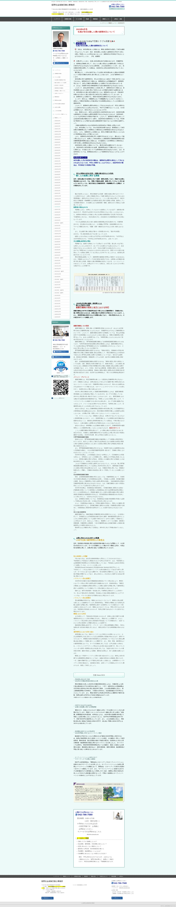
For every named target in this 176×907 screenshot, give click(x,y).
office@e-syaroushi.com (124, 887)
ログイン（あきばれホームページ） (168, 905)
